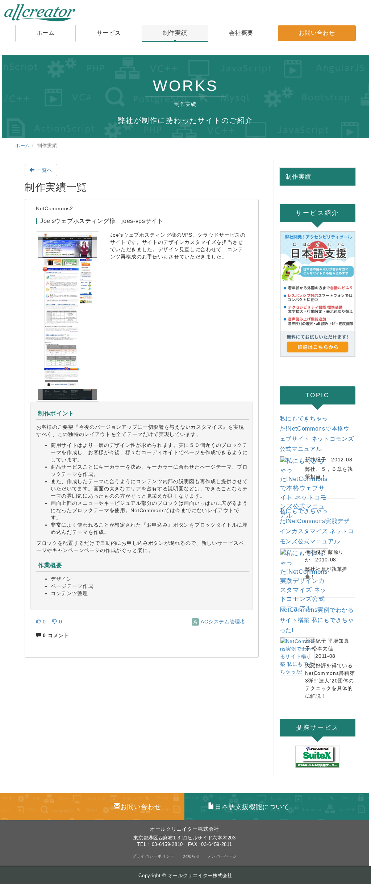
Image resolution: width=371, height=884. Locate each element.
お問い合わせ (140, 806)
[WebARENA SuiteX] (318, 757)
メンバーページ (222, 856)
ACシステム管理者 (223, 621)
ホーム (22, 145)
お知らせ (191, 856)
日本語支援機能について (252, 806)
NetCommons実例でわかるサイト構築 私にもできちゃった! (317, 620)
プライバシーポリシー (154, 856)
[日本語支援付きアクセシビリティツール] (318, 294)
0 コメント (55, 635)
